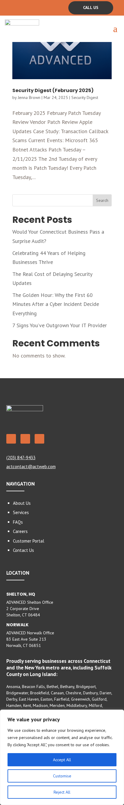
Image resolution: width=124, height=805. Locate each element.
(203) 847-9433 (21, 457)
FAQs (18, 522)
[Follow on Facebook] (11, 7)
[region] (62, 757)
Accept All (62, 759)
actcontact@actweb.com (31, 466)
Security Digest (84, 97)
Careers (20, 531)
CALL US (90, 7)
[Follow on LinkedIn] (22, 7)
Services (21, 512)
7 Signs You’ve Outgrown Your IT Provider (59, 325)
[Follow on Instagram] (34, 7)
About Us (22, 503)
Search (102, 200)
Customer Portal (28, 541)
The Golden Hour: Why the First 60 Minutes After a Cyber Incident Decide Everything (55, 304)
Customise (62, 776)
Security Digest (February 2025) (53, 90)
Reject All (62, 792)
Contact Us (23, 550)
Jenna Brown (29, 97)
